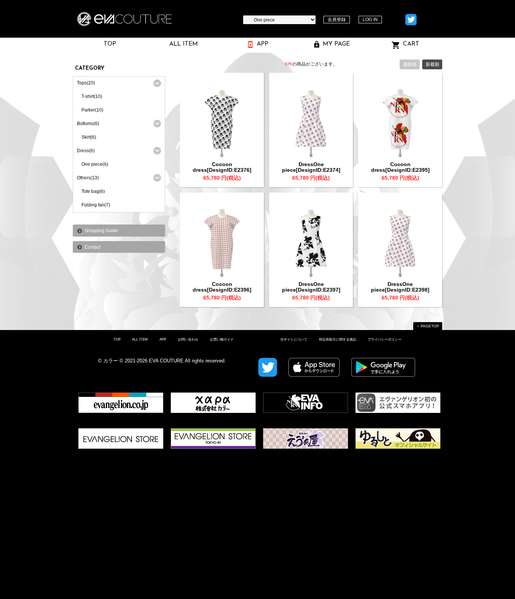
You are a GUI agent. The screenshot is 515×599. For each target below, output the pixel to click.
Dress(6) (86, 150)
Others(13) (88, 177)
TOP (117, 339)
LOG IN (370, 19)
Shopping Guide (101, 230)
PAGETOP (430, 326)
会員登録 (337, 19)
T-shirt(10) (91, 96)
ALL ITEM (140, 339)
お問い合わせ (188, 339)
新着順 (432, 64)
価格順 (410, 64)
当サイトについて (293, 339)
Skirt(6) (88, 137)
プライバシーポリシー (385, 339)
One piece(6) (94, 164)
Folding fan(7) (95, 205)
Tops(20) (86, 83)
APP (162, 339)
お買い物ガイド (222, 339)
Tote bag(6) (93, 191)
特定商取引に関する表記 (337, 339)
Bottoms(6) (88, 123)
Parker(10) (92, 110)
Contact (92, 247)
